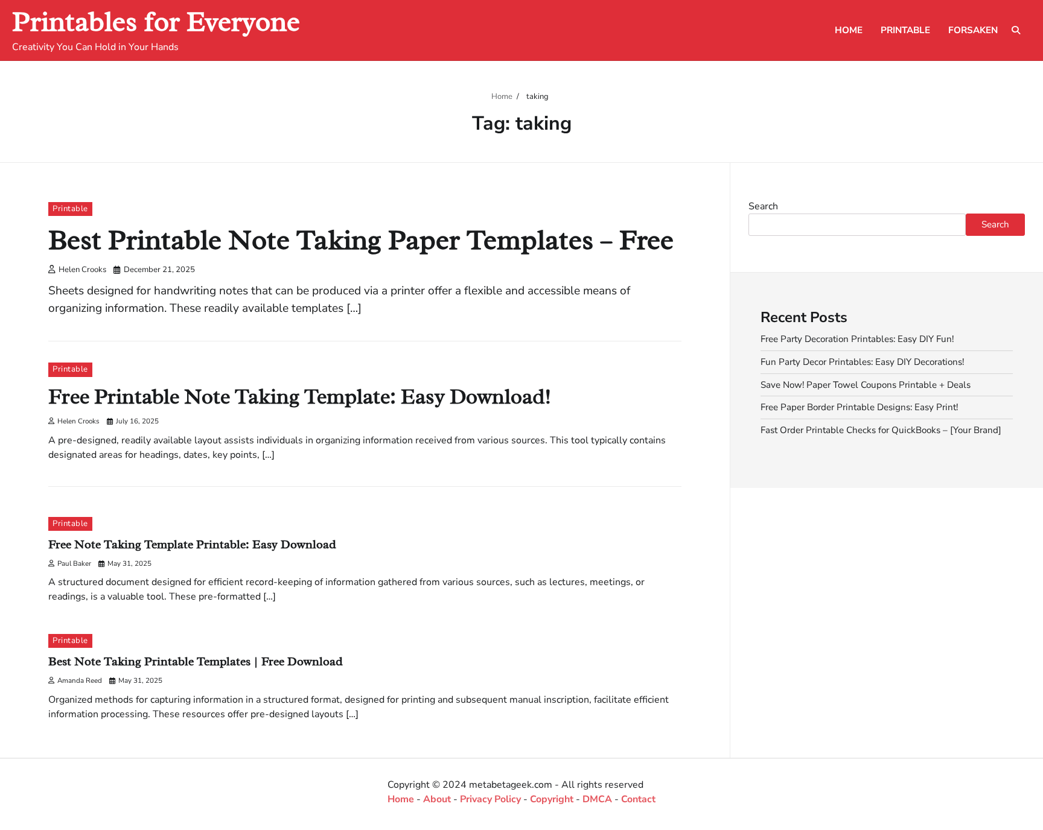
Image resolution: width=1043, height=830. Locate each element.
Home (849, 30)
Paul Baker (74, 563)
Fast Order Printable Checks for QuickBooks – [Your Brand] (881, 430)
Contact (638, 799)
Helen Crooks (82, 269)
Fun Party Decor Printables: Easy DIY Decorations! (862, 361)
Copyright (551, 799)
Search (763, 206)
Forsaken (973, 30)
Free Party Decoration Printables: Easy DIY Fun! (857, 339)
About (437, 799)
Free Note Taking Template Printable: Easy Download (192, 544)
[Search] (1016, 30)
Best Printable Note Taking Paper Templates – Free (361, 240)
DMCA (597, 799)
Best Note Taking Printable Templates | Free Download (195, 661)
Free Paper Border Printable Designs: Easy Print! (859, 407)
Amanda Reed (79, 680)
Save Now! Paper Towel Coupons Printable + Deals (866, 384)
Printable (905, 30)
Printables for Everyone (156, 21)
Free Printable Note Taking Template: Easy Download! (299, 396)
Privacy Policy (490, 799)
